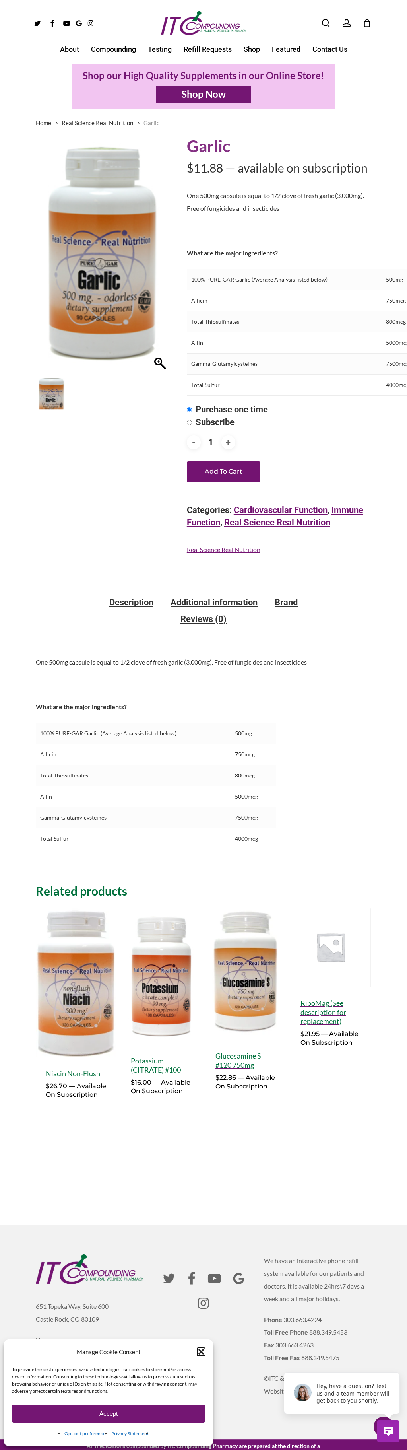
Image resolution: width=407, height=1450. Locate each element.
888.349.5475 (320, 1357)
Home (43, 122)
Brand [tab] (286, 602)
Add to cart (223, 471)
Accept (108, 1413)
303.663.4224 (302, 1319)
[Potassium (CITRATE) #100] (161, 976)
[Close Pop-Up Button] (395, 1363)
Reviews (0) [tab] (203, 619)
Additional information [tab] (214, 602)
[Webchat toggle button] (388, 1431)
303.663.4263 (294, 1345)
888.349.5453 (328, 1332)
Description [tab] (131, 602)
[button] (201, 1352)
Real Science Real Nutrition (97, 122)
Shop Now (204, 94)
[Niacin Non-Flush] (76, 982)
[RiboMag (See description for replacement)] (331, 947)
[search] (326, 23)
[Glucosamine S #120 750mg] (245, 973)
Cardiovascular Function (281, 510)
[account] (346, 23)
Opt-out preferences (85, 1433)
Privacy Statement (130, 1433)
